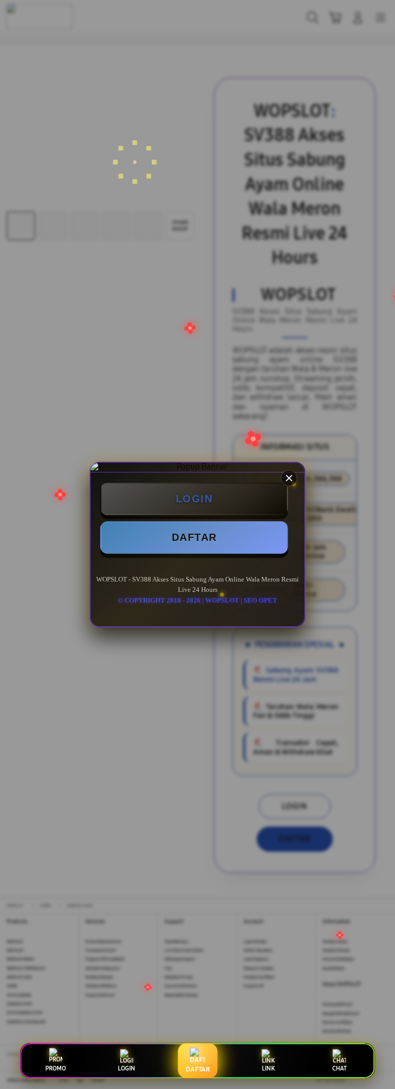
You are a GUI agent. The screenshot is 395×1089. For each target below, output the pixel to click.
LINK (268, 1068)
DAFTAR (194, 537)
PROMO (55, 1068)
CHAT (339, 1068)
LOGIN (194, 498)
